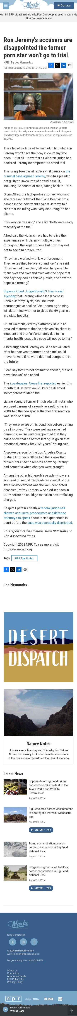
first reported (33, 383)
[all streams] (72, 1010)
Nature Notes (39, 743)
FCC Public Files (16, 979)
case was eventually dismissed (49, 523)
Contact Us (13, 973)
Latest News (13, 774)
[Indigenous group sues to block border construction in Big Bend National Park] (15, 873)
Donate (66, 5)
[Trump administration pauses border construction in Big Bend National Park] (15, 849)
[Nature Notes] (38, 712)
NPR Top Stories (24, 558)
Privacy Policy (15, 982)
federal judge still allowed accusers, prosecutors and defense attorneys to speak (35, 513)
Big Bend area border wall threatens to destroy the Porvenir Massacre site (51, 813)
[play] (5, 1009)
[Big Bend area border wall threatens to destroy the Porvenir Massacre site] (15, 815)
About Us (12, 970)
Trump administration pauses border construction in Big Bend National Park (48, 847)
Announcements (16, 976)
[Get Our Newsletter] (38, 647)
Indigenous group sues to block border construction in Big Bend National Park (48, 871)
